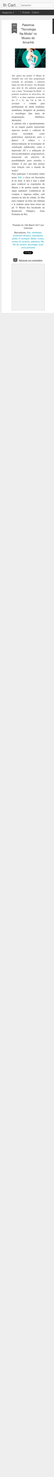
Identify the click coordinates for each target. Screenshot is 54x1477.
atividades (37, 232)
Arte (29, 232)
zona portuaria (28, 247)
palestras (35, 241)
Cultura (35, 12)
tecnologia (33, 244)
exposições (37, 235)
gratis (14, 238)
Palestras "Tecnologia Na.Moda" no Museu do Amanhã (28, 33)
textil (41, 244)
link (20, 177)
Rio (42, 241)
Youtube (26, 12)
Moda (33, 238)
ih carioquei (24, 238)
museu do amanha (21, 241)
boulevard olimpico (22, 235)
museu (40, 238)
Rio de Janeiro (20, 244)
